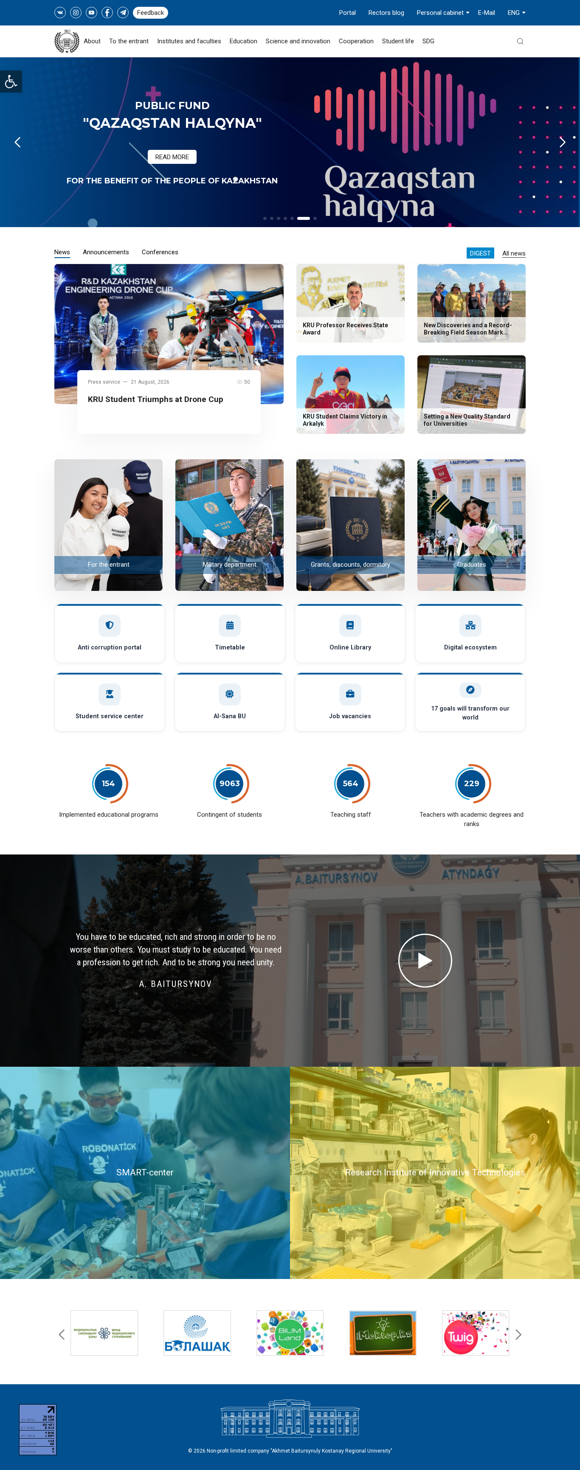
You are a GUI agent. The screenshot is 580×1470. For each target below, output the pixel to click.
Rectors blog (386, 13)
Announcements (106, 252)
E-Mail (486, 13)
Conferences (160, 252)
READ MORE (172, 157)
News (62, 252)
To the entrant (129, 41)
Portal (347, 13)
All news (514, 253)
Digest (480, 253)
